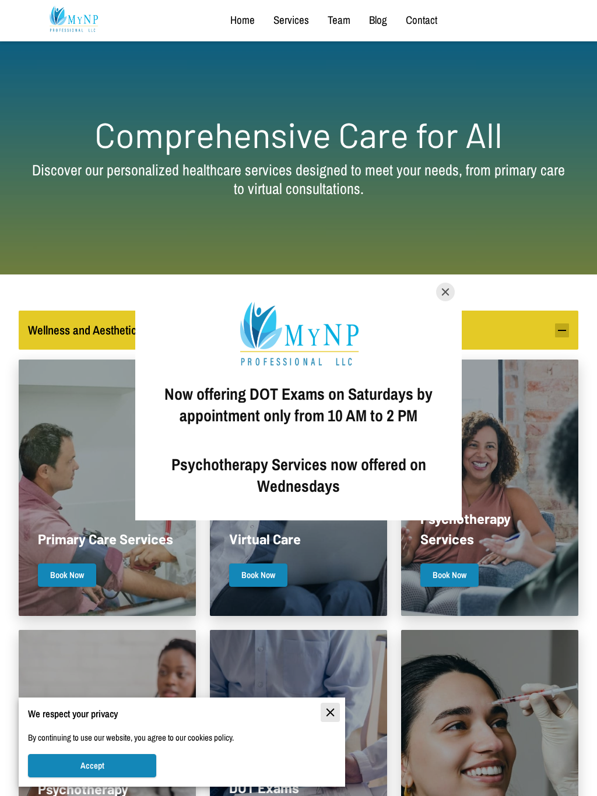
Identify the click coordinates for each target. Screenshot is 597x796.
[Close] (445, 292)
